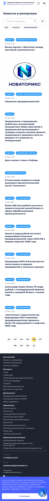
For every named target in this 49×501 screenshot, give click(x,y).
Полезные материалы (12, 363)
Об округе (7, 369)
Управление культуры (26, 40)
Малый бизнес (23, 198)
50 (27, 345)
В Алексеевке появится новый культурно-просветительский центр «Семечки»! (22, 183)
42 (9, 339)
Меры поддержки (10, 402)
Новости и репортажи (12, 360)
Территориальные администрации (18, 378)
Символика (8, 375)
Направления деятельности (15, 396)
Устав (5, 372)
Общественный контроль (14, 438)
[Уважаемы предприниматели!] (24, 74)
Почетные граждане (11, 381)
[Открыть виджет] (42, 492)
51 (34, 345)
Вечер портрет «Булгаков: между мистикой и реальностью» (24, 48)
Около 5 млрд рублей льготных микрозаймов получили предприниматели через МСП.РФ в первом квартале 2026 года (25, 237)
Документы (8, 422)
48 (15, 345)
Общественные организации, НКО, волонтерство (18, 444)
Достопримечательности (13, 386)
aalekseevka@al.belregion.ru (15, 466)
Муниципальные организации (16, 420)
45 (27, 339)
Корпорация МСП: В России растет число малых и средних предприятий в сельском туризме (24, 264)
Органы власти (9, 408)
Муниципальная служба (13, 417)
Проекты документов (12, 434)
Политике (26, 489)
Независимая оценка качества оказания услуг (22, 448)
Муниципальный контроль (14, 425)
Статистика (8, 411)
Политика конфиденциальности (12, 471)
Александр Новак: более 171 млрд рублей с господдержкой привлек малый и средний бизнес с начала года (24, 291)
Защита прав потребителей (29, 94)
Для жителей (9, 357)
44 (21, 339)
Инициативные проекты (13, 440)
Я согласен (24, 496)
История (6, 384)
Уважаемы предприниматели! (22, 101)
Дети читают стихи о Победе (21, 160)
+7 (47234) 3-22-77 (10, 458)
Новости (9, 40)
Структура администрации (14, 414)
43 (15, 339)
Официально (8, 405)
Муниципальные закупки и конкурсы (18, 428)
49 (21, 345)
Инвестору (7, 431)
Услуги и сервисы (10, 366)
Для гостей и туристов (12, 389)
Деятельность (9, 393)
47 (40, 339)
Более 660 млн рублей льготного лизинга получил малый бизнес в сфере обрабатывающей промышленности (24, 209)
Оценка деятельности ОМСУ (15, 399)
